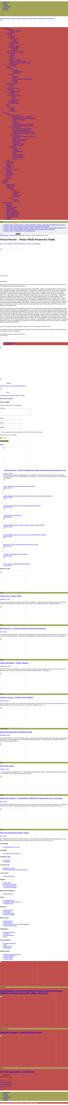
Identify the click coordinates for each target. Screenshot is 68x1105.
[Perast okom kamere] (13, 761)
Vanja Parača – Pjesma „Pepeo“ (11, 596)
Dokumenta (13, 146)
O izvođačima (17, 73)
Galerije (9, 171)
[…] (61, 603)
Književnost (10, 34)
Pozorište (12, 85)
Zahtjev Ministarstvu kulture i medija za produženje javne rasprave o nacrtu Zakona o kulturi (27, 496)
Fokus (29, 243)
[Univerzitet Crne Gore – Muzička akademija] (16, 924)
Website (2, 427)
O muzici (15, 70)
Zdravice (15, 49)
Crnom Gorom (7, 168)
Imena (8, 177)
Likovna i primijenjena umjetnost (15, 52)
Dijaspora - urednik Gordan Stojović (17, 243)
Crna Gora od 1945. (18, 143)
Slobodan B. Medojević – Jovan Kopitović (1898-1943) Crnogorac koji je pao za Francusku (31, 798)
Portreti (15, 159)
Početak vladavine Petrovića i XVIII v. (23, 125)
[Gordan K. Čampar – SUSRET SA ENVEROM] (13, 692)
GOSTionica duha (14, 100)
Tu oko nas (16, 196)
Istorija (8, 113)
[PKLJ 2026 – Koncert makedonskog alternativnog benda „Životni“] (6, 541)
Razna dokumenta (18, 151)
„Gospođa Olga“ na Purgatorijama (12, 515)
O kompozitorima (17, 71)
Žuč (14, 97)
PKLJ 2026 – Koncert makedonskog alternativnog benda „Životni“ (20, 544)
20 (6, 1084)
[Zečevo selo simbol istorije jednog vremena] (13, 828)
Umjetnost (6, 28)
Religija (9, 165)
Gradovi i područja (18, 156)
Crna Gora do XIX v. (15, 115)
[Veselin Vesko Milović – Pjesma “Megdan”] (13, 658)
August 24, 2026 (7, 555)
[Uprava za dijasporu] (9, 887)
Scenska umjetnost (11, 83)
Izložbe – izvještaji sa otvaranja (18, 61)
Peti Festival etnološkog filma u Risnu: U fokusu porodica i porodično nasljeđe (23, 525)
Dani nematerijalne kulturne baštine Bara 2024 (16, 732)
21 (7, 1084)
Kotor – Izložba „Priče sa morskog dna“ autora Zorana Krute (19, 486)
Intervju (12, 44)
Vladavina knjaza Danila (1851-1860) (23, 131)
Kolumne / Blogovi (15, 46)
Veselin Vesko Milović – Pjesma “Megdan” (14, 663)
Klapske (15, 80)
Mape (14, 153)
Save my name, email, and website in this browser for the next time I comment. (22, 432)
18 (2, 1084)
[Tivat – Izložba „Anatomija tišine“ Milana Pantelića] (6, 561)
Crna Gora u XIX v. (15, 127)
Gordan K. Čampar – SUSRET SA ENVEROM (16, 697)
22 (9, 1084)
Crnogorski (6, 2)
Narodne (15, 76)
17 (1, 1084)
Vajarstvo (12, 55)
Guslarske (15, 82)
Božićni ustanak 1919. (19, 140)
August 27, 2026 (7, 473)
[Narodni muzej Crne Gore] (11, 847)
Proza (14, 40)
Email (1, 422)
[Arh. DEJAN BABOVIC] (6, 861)
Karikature (13, 94)
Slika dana (9, 172)
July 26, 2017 (3, 801)
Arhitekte (12, 32)
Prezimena (9, 175)
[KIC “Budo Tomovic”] (5, 945)
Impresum (6, 8)
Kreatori (12, 107)
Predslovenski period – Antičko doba (23, 116)
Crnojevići (16, 122)
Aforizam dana (14, 101)
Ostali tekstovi (17, 201)
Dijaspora (5, 180)
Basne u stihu (16, 192)
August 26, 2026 (7, 517)
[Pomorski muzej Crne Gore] (12, 902)
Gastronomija (10, 166)
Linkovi (9, 219)
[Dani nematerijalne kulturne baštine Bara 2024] (13, 727)
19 (4, 1084)
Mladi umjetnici (14, 64)
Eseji (11, 35)
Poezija (15, 41)
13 (6, 1082)
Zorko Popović (11, 184)
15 (9, 1082)
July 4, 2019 (3, 631)
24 (1, 1086)
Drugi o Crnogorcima (19, 157)
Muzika (9, 67)
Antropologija (10, 162)
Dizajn (11, 56)
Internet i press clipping (13, 211)
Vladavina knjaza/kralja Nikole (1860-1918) (24, 133)
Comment (2, 408)
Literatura (12, 37)
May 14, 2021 (3, 243)
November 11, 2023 (5, 666)
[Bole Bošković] (7, 922)
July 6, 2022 (3, 836)
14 (7, 1082)
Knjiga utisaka (7, 6)
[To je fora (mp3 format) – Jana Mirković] (28, 1066)
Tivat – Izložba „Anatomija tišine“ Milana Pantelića (16, 564)
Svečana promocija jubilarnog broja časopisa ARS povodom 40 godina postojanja (24, 534)
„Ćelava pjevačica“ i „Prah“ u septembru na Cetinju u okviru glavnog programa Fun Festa (34, 470)
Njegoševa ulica (11, 174)
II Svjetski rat (16, 142)
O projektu (9, 204)
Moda (8, 106)
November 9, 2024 (5, 735)
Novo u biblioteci (35, 243)
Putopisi (15, 199)
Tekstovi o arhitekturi (15, 31)
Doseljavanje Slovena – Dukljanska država (24, 118)
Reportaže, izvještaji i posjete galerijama (20, 62)
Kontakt (5, 9)
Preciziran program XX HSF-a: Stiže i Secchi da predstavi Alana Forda (22, 505)
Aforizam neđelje (14, 103)
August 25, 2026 (7, 526)
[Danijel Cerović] (8, 921)
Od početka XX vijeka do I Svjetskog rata (24, 136)
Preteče (12, 89)
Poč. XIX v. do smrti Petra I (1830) (22, 128)
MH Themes (33, 1103)
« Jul (1, 1089)
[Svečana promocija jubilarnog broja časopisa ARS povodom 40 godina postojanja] (6, 532)
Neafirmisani (13, 50)
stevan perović (7, 344)
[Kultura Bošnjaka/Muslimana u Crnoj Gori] (7, 911)
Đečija (15, 190)
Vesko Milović (10, 187)
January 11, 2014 (4, 769)
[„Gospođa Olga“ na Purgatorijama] (6, 512)
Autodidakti (13, 65)
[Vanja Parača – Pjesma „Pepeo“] (13, 591)
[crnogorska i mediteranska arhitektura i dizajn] (6, 860)
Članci (11, 68)
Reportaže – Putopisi (12, 169)
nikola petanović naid (9, 343)
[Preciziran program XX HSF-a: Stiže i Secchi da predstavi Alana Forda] (6, 502)
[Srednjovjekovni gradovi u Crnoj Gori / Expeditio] (12, 853)
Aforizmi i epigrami (15, 91)
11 (2, 1082)
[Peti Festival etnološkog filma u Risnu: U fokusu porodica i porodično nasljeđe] (6, 522)
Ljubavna (15, 193)
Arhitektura (10, 29)
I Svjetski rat (16, 137)
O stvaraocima (17, 195)
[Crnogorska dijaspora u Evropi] (10, 885)
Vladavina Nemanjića (19, 119)
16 (11, 1082)
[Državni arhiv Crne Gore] (8, 903)
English (5, 3)
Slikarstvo (12, 53)
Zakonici (15, 150)
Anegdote (12, 92)
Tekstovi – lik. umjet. (15, 59)
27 (6, 1086)
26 (4, 1086)
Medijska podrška (11, 210)
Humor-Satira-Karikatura (13, 88)
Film (11, 86)
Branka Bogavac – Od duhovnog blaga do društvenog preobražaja (23, 628)
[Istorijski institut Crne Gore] (8, 900)
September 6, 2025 (5, 599)
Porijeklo (9, 178)
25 (2, 1086)
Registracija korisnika (12, 216)
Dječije (15, 77)
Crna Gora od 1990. (18, 145)
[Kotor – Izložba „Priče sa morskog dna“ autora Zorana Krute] (6, 483)
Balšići (15, 121)
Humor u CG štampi (15, 95)
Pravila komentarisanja (12, 214)
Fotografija (13, 58)
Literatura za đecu (14, 38)
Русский (5, 5)
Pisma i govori (17, 148)
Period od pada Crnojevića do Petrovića (23, 124)
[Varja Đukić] (7, 948)
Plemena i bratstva (18, 154)
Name (1, 418)
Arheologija (10, 163)
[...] (11, 478)
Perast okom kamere (7, 766)
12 (4, 1082)
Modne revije (13, 110)
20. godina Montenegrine (13, 213)
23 (11, 1084)
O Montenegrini (7, 202)
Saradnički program (12, 207)
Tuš (14, 98)
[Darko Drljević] (8, 894)
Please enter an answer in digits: (8, 435)
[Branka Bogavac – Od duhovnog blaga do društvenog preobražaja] (13, 623)
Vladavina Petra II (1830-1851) (21, 130)
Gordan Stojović (11, 186)
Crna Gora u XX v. (15, 134)
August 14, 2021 (4, 700)
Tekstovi (12, 109)
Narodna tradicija (14, 47)
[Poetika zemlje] (8, 913)
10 (1, 1082)
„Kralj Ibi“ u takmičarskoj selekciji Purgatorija (15, 554)
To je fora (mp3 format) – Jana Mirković (17, 1072)
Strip (8, 104)
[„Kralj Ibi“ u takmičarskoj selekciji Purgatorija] (6, 551)
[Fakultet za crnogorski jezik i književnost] (15, 869)
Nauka (5, 112)
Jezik (8, 160)
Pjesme (12, 74)
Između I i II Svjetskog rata (20, 139)
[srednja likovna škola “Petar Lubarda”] (12, 954)
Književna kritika (14, 43)
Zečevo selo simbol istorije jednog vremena (14, 833)
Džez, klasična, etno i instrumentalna (22, 79)
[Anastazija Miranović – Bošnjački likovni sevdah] (28, 1027)
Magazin (5, 181)
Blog (4, 183)
